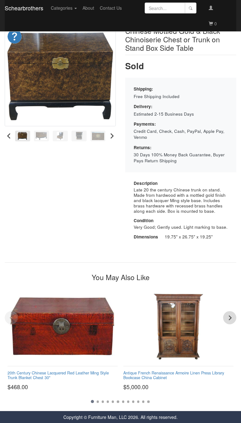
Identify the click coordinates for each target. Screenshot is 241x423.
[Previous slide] (11, 317)
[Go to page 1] (92, 401)
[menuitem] (22, 135)
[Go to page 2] (98, 401)
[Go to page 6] (118, 401)
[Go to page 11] (143, 401)
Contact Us (111, 8)
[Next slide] (111, 135)
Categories (62, 8)
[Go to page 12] (148, 401)
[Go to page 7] (123, 401)
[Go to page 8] (128, 401)
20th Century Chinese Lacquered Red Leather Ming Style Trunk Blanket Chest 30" (58, 375)
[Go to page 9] (133, 401)
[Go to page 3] (103, 401)
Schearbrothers (24, 8)
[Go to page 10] (138, 401)
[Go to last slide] (9, 135)
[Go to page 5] (113, 401)
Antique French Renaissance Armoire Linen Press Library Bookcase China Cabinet (173, 375)
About (88, 8)
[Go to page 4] (108, 401)
